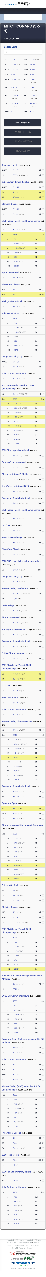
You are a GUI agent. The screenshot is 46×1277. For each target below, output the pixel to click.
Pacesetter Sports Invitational (16, 498)
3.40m (15, 1148)
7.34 (15, 1160)
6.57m (16, 1010)
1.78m (16, 852)
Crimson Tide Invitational (14, 462)
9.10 (15, 1024)
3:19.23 (16, 917)
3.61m (16, 1122)
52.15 (15, 421)
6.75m (15, 379)
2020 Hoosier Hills (10, 1155)
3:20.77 (16, 187)
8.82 (15, 1064)
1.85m (15, 984)
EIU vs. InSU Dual (10, 885)
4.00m (16, 261)
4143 (15, 318)
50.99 (15, 856)
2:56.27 (16, 1032)
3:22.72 (16, 1074)
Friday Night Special (11, 1133)
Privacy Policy (11, 1240)
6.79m (16, 744)
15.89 (15, 861)
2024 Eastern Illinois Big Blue (15, 182)
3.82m (16, 870)
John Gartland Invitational (14, 373)
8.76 (15, 1069)
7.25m (15, 367)
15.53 (13, 79)
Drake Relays (8, 605)
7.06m (15, 278)
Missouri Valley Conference (15, 588)
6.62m (15, 570)
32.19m (16, 775)
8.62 (15, 341)
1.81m (16, 753)
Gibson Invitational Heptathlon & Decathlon (22, 825)
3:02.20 (16, 1224)
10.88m (16, 1015)
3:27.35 (16, 362)
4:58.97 (33, 69)
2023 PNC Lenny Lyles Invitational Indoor (21, 561)
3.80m (16, 771)
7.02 (13, 59)
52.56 (15, 1180)
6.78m (15, 1052)
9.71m (16, 847)
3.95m (16, 1028)
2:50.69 (14, 69)
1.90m (15, 1047)
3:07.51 (16, 350)
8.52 (32, 74)
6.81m (15, 646)
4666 (15, 1001)
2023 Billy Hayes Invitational (15, 450)
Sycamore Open (9, 803)
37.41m (16, 439)
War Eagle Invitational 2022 (15, 629)
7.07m (15, 519)
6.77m (15, 175)
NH (15, 337)
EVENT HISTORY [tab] (22, 132)
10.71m (16, 748)
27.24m (16, 766)
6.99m (15, 554)
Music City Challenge (12, 537)
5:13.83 (16, 780)
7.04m (15, 542)
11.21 (15, 740)
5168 (13, 111)
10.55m (16, 412)
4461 (15, 1192)
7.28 (15, 1197)
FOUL (15, 599)
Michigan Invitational (12, 301)
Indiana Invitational (11, 313)
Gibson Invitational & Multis (15, 474)
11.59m (33, 95)
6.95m (15, 455)
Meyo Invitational (10, 697)
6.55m (15, 703)
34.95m (16, 874)
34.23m (16, 430)
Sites (15, 1243)
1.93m (16, 956)
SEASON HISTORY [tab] (22, 141)
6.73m (15, 715)
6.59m (15, 394)
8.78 (15, 960)
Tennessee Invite (10, 165)
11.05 (32, 59)
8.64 (15, 290)
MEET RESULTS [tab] (23, 122)
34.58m (14, 103)
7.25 (15, 1099)
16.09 (15, 912)
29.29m (16, 895)
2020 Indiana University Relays (16, 1171)
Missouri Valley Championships (17, 721)
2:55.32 (16, 1126)
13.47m (14, 95)
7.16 (15, 942)
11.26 (15, 838)
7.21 (15, 1006)
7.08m (15, 503)
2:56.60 (16, 266)
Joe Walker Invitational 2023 (15, 486)
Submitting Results (25, 1243)
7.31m (15, 229)
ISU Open (6, 525)
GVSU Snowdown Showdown (15, 996)
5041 (15, 937)
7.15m (15, 691)
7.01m (15, 818)
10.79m (16, 951)
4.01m (16, 965)
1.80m (15, 791)
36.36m (16, 900)
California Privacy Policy (26, 1240)
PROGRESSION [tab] (22, 150)
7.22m (16, 244)
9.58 (15, 1215)
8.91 (15, 1117)
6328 (32, 111)
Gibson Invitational (11, 617)
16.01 (15, 813)
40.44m (33, 103)
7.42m (33, 87)
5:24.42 (16, 444)
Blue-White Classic (11, 284)
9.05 (15, 1138)
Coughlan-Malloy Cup (12, 356)
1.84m (16, 1210)
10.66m (16, 332)
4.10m (14, 87)
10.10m (16, 1108)
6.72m (15, 467)
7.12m (15, 611)
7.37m (15, 582)
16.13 (15, 762)
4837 (15, 1095)
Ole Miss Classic (9, 204)
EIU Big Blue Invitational (13, 653)
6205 (15, 834)
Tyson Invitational (10, 272)
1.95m (33, 79)
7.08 (15, 323)
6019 (15, 735)
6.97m (15, 307)
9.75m (16, 1206)
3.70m (16, 345)
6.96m (15, 214)
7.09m (15, 491)
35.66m (16, 796)
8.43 (13, 74)
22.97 (13, 64)
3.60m (16, 1219)
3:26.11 (16, 209)
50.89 (32, 64)
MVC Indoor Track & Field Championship (21, 221)
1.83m (16, 253)
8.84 (15, 1143)
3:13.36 (16, 170)
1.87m (16, 1113)
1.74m (16, 1019)
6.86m (16, 408)
